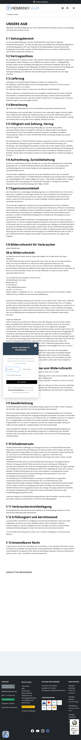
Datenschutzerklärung (15, 390)
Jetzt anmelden (21, 382)
